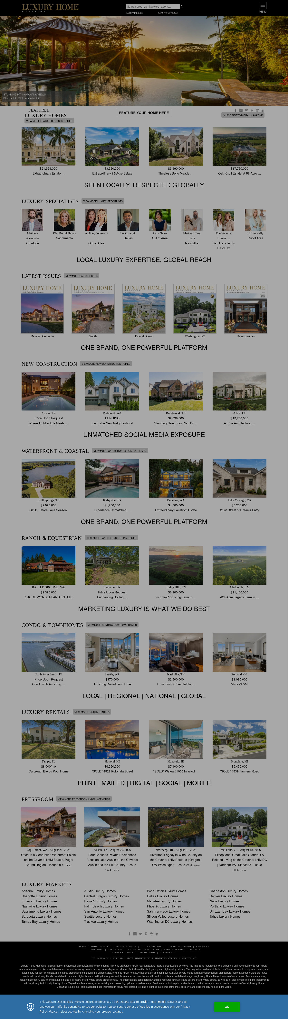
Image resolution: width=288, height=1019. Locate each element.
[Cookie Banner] (144, 1007)
